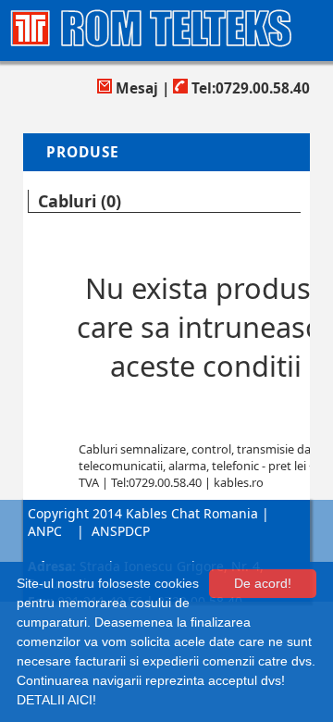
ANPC (45, 531)
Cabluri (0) (79, 201)
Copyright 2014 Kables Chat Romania (143, 513)
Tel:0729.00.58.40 (249, 88)
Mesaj (135, 88)
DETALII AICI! (56, 699)
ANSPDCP (121, 531)
